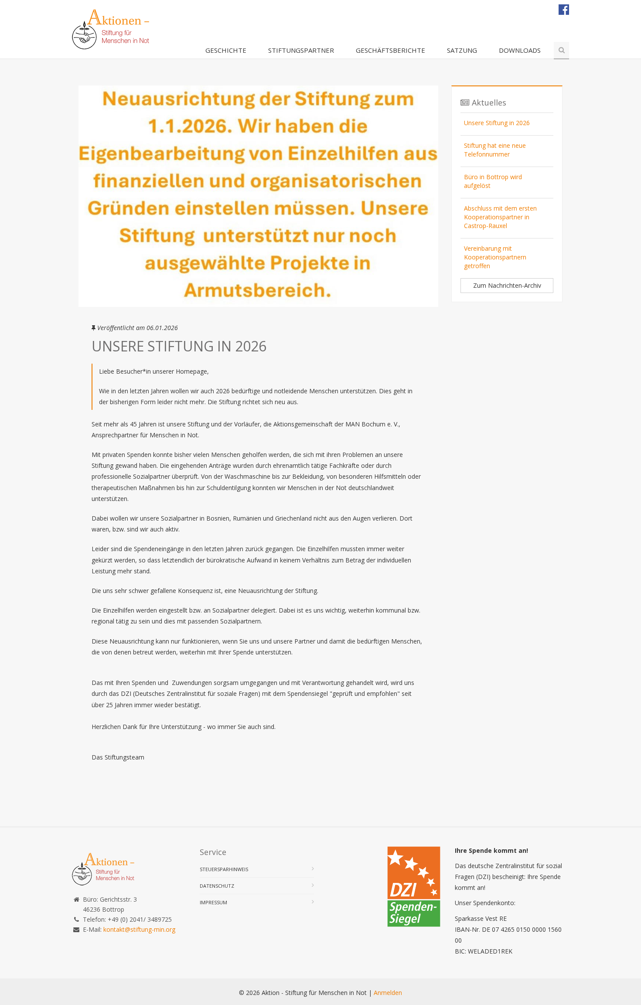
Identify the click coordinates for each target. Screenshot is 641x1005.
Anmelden (388, 992)
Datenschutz (217, 885)
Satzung (462, 50)
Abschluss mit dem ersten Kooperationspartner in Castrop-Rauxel (500, 217)
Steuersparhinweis (224, 869)
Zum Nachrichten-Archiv (507, 285)
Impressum (213, 902)
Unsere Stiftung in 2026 (497, 123)
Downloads (520, 50)
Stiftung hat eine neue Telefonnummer (495, 149)
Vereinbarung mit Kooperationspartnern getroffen (495, 257)
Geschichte (225, 50)
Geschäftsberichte (390, 50)
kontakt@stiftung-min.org (139, 929)
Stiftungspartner (301, 50)
